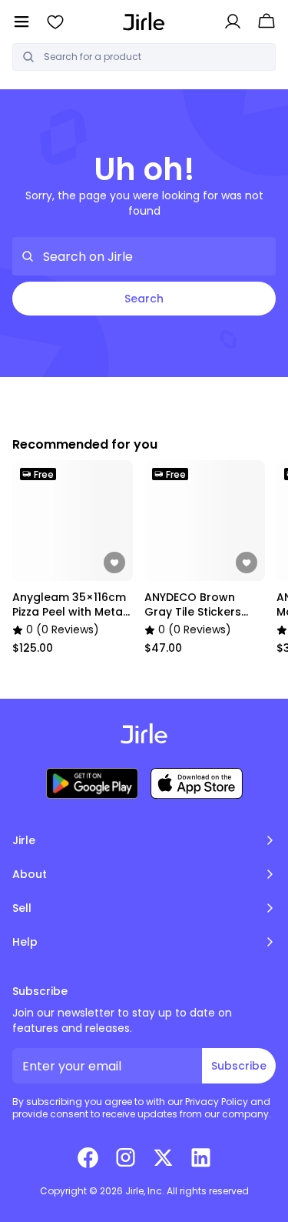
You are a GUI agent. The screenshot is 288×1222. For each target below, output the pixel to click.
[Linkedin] (201, 1157)
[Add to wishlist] (114, 562)
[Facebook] (88, 1157)
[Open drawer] (21, 21)
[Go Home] (144, 21)
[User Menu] (232, 21)
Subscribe (238, 1065)
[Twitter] (163, 1157)
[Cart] (266, 21)
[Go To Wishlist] (55, 21)
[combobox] (155, 57)
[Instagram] (125, 1157)
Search (144, 298)
